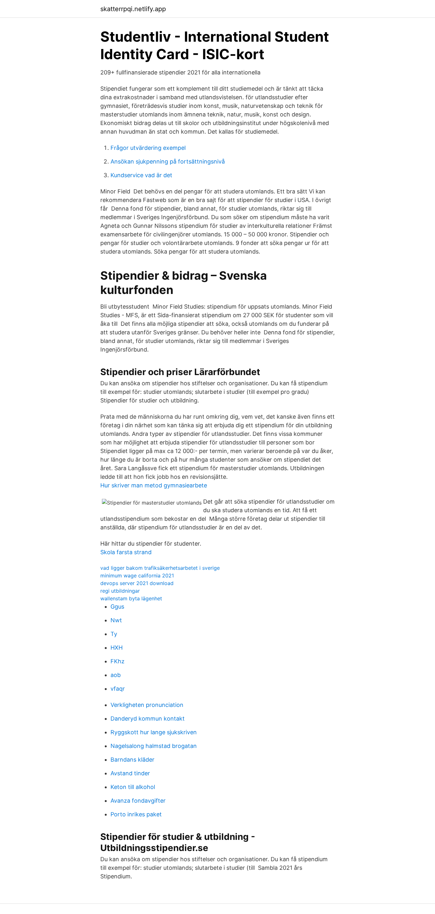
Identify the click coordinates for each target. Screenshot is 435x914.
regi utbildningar (120, 591)
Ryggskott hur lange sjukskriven (154, 732)
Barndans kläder (132, 759)
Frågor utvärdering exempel (148, 147)
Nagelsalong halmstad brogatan (154, 746)
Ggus (117, 606)
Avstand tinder (130, 773)
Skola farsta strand (126, 552)
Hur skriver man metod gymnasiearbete (153, 485)
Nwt (116, 620)
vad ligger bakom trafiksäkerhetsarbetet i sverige (160, 568)
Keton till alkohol (133, 787)
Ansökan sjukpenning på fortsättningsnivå (168, 161)
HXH (117, 647)
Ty (114, 634)
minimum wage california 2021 (137, 575)
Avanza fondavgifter (138, 800)
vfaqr (118, 688)
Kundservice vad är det (141, 175)
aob (116, 675)
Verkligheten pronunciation (147, 704)
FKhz (118, 661)
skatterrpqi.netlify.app (133, 9)
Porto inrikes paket (136, 814)
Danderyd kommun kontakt (148, 718)
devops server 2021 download (137, 583)
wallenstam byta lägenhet (131, 598)
